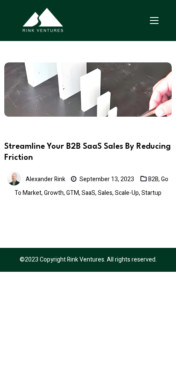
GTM (72, 192)
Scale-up (127, 192)
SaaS (88, 192)
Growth (54, 192)
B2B (153, 179)
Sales (105, 192)
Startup (151, 192)
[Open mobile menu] (154, 20)
